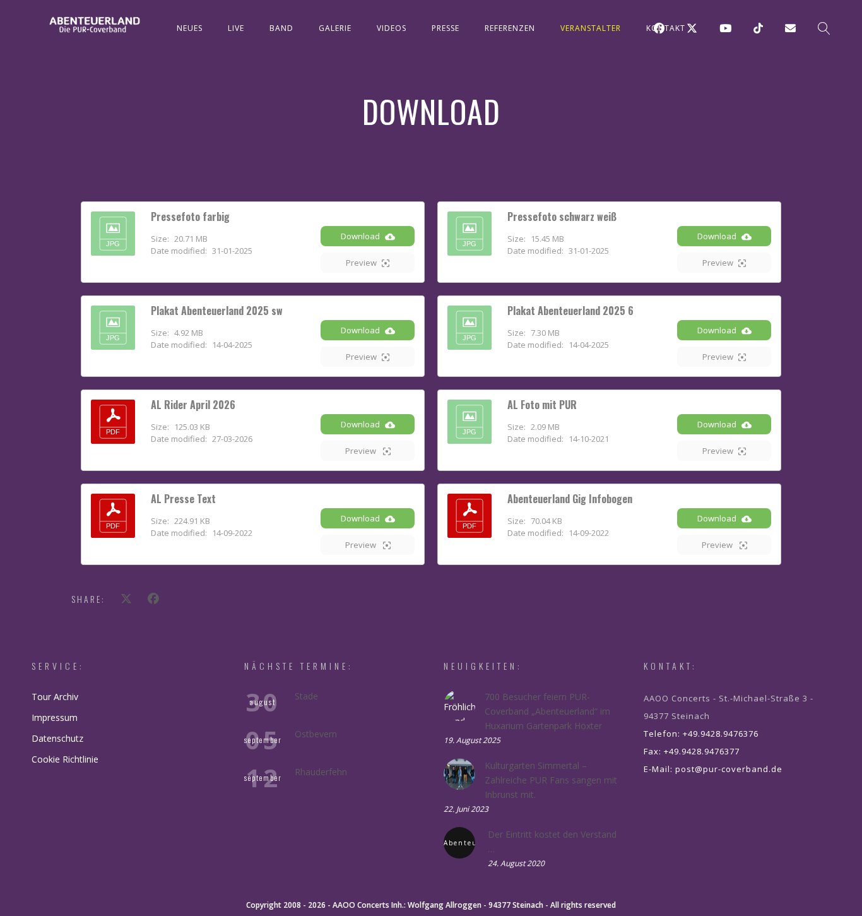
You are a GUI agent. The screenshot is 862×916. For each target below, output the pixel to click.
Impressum (55, 717)
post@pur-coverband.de (728, 769)
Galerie (335, 28)
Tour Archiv (55, 697)
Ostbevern (316, 734)
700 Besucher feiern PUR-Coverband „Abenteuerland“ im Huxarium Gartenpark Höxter (547, 711)
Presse (445, 28)
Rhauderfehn (321, 772)
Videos (391, 28)
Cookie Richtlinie (65, 759)
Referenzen (510, 28)
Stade (306, 696)
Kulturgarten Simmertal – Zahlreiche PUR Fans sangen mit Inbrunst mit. (551, 779)
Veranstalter (590, 28)
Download (360, 236)
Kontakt (665, 28)
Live (236, 28)
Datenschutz (57, 738)
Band (281, 28)
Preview (361, 262)
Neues (190, 28)
